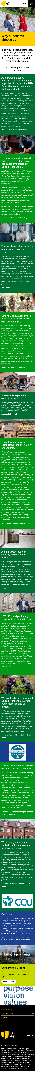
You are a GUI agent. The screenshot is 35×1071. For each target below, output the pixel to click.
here (17, 937)
